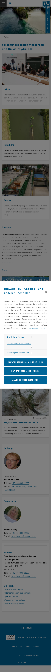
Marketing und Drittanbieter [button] (18, 353)
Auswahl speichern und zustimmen (25, 362)
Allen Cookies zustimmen (25, 380)
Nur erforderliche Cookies (25, 371)
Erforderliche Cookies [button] (15, 337)
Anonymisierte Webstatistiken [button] (19, 343)
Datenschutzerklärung (37, 328)
